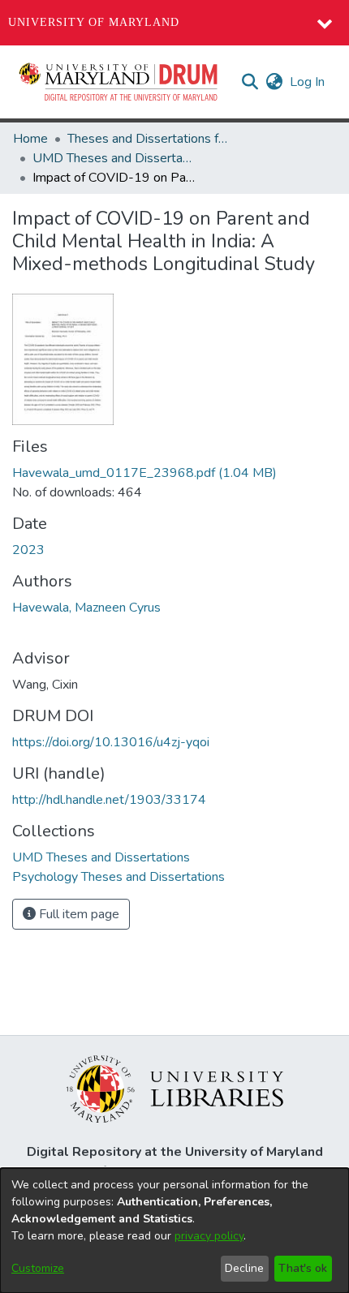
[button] (119, 82)
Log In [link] (308, 82)
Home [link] (30, 139)
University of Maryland (93, 22)
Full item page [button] (77, 914)
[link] (144, 473)
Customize (37, 1268)
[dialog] (174, 1230)
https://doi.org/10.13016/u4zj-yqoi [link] (110, 742)
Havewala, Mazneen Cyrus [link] (86, 607)
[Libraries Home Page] (175, 1088)
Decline (244, 1268)
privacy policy (208, 1236)
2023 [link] (28, 550)
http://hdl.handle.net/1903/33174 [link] (109, 800)
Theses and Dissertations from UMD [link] (148, 139)
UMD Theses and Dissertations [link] (113, 158)
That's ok (302, 1268)
